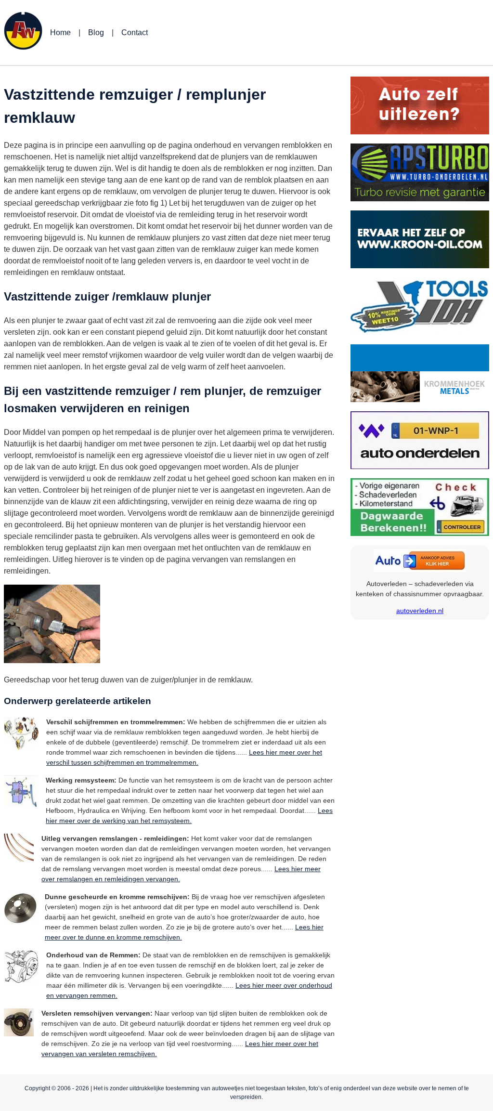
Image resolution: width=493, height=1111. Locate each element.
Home (60, 32)
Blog (96, 32)
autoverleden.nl (419, 610)
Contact (134, 32)
